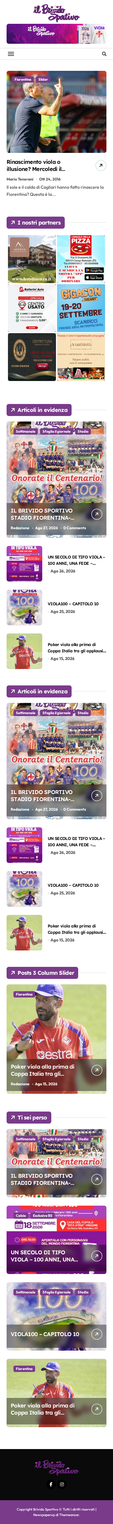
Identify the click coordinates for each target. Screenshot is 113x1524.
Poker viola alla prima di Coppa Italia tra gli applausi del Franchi (75, 651)
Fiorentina (23, 79)
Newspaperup (44, 1515)
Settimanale (25, 431)
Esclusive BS (42, 1215)
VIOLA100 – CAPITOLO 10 (73, 603)
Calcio (21, 1215)
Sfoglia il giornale (56, 431)
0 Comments (74, 527)
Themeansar (69, 1515)
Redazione (20, 527)
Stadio (83, 431)
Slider (43, 79)
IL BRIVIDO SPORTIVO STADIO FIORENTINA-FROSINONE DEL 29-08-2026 (42, 521)
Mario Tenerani (20, 179)
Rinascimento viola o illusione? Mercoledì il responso (34, 168)
